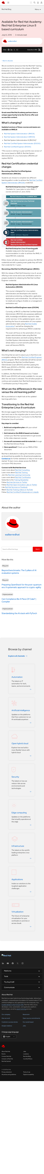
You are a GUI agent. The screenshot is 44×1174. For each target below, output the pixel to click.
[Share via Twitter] (14, 50)
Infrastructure (18, 846)
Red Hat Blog (6, 9)
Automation (17, 677)
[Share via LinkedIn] (11, 50)
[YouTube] (8, 964)
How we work (6, 1018)
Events (3, 1054)
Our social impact (28, 1022)
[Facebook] (12, 964)
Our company (6, 1014)
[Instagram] (22, 964)
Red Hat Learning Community (19, 475)
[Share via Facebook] (8, 50)
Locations (26, 1054)
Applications (17, 879)
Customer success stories (10, 1022)
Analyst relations (7, 1026)
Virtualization (17, 911)
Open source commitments (31, 1018)
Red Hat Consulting (22, 470)
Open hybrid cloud (20, 743)
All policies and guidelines (9, 1074)
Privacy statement (7, 1072)
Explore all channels (16, 656)
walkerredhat (12, 41)
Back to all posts (8, 61)
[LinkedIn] (3, 964)
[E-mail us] (17, 50)
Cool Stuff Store (27, 1059)
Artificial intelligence (21, 710)
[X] (17, 964)
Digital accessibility (28, 1074)
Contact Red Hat (6, 1056)
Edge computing (19, 812)
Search (38, 549)
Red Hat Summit (6, 1061)
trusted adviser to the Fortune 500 (13, 1005)
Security (15, 776)
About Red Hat (6, 1051)
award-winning (21, 1009)
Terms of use (26, 1072)
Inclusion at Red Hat (7, 1059)
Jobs (24, 1026)
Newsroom (26, 1014)
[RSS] (39, 50)
